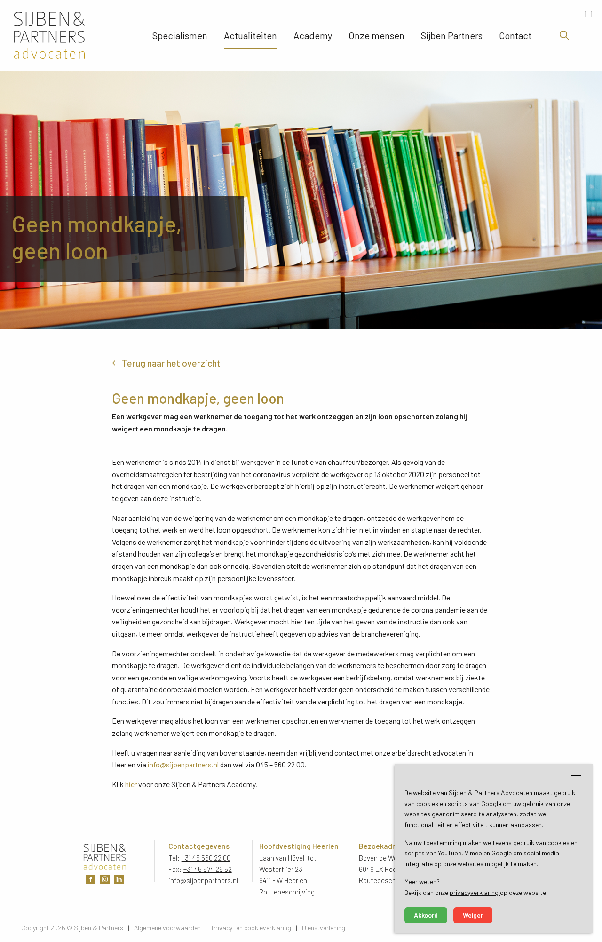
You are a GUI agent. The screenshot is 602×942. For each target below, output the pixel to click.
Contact (515, 35)
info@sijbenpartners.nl (183, 764)
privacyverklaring (475, 892)
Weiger (473, 915)
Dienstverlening (323, 928)
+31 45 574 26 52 (207, 869)
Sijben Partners (452, 35)
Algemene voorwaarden (167, 928)
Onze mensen (376, 35)
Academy (312, 35)
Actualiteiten (250, 35)
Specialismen (179, 35)
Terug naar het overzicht (171, 363)
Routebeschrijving (287, 891)
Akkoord (426, 915)
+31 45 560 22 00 (206, 858)
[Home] (74, 35)
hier (131, 784)
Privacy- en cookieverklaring (251, 928)
